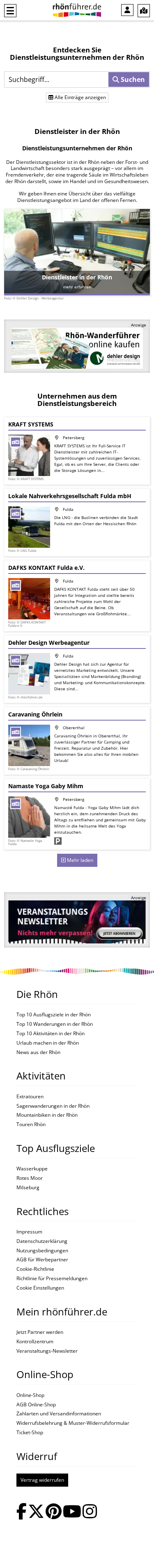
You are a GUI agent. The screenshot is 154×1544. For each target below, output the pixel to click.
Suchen (132, 79)
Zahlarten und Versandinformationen (58, 1413)
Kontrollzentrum (34, 1341)
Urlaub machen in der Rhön (47, 1043)
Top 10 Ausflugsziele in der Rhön (53, 1014)
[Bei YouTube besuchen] (72, 1512)
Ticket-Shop (29, 1432)
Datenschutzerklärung (41, 1241)
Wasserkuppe (32, 1168)
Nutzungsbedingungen (42, 1250)
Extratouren (30, 1096)
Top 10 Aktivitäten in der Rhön (50, 1033)
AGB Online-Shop (36, 1404)
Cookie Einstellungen (40, 1288)
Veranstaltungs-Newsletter (47, 1351)
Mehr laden (79, 860)
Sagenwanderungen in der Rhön (53, 1106)
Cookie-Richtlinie (35, 1269)
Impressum (29, 1232)
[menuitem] (127, 10)
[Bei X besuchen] (36, 1512)
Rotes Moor (29, 1178)
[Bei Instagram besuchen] (90, 1512)
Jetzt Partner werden (39, 1332)
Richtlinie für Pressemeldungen (51, 1278)
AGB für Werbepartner (42, 1259)
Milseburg (27, 1187)
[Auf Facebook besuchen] (21, 1512)
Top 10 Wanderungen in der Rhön (54, 1024)
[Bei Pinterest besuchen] (54, 1512)
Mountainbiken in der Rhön (47, 1115)
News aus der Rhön (38, 1052)
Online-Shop (30, 1395)
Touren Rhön (31, 1124)
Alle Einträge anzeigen (79, 97)
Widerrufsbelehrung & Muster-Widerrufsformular (72, 1423)
